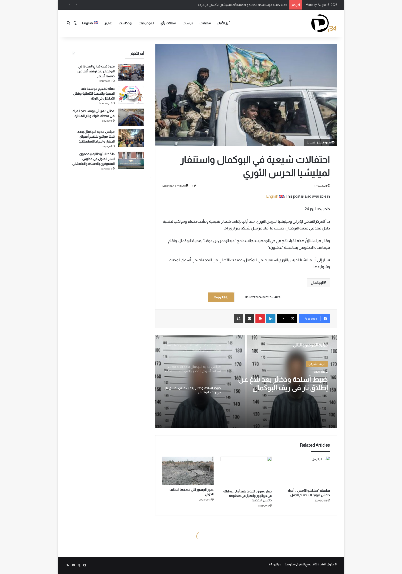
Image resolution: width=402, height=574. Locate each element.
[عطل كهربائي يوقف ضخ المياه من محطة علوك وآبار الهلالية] (131, 117)
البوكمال (317, 283)
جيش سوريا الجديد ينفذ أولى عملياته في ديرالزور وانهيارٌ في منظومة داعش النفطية (247, 495)
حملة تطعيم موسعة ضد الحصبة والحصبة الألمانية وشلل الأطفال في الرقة (94, 93)
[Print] (238, 318)
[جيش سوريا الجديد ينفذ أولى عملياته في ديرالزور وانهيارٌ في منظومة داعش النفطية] (246, 472)
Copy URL (221, 297)
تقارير (108, 23)
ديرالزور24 (275, 564)
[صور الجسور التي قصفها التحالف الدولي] (188, 471)
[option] (246, 381)
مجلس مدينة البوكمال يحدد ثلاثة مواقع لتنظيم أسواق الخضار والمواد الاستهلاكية (96, 136)
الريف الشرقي (316, 363)
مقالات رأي (168, 23)
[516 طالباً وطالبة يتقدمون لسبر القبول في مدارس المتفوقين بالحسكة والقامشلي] (131, 160)
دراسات (188, 23)
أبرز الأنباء (224, 23)
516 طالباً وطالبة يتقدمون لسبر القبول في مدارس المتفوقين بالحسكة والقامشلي (93, 159)
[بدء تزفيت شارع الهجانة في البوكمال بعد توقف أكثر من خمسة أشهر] (131, 72)
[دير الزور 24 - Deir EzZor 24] (324, 23)
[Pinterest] (260, 318)
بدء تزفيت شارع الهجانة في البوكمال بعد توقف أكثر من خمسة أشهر (96, 71)
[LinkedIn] (270, 318)
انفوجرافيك (146, 23)
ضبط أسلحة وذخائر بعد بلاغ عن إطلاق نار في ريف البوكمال (283, 383)
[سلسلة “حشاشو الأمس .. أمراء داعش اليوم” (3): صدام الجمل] (304, 471)
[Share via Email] (249, 318)
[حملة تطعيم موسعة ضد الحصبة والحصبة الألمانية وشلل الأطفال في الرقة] (131, 95)
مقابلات (205, 23)
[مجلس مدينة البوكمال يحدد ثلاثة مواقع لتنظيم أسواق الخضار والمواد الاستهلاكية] (131, 138)
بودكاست (125, 23)
